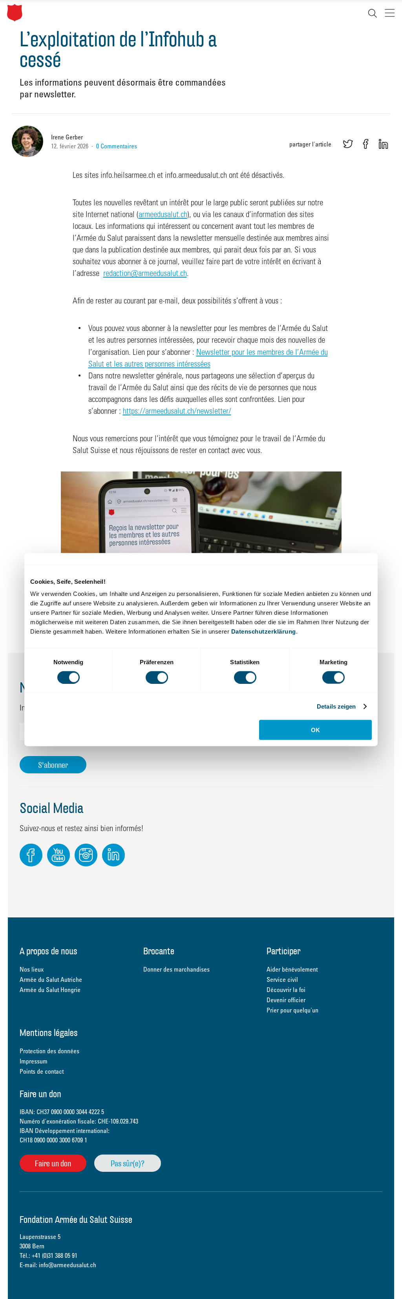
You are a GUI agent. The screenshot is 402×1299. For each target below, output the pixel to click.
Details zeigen (336, 706)
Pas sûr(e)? (127, 1163)
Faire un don (53, 1163)
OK (315, 730)
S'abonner (53, 765)
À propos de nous (48, 952)
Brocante (158, 952)
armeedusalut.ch (163, 214)
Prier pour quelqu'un (292, 1010)
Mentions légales (49, 1033)
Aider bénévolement (292, 969)
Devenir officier (286, 1000)
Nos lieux (32, 969)
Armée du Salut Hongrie (50, 990)
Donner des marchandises (176, 969)
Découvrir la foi (286, 990)
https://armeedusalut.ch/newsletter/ (177, 411)
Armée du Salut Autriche (51, 979)
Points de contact (42, 1071)
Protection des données (49, 1051)
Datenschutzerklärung (263, 631)
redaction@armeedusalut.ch (145, 273)
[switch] (157, 677)
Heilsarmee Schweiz (14, 13)
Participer (283, 952)
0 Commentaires (116, 146)
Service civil (282, 979)
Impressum (34, 1061)
